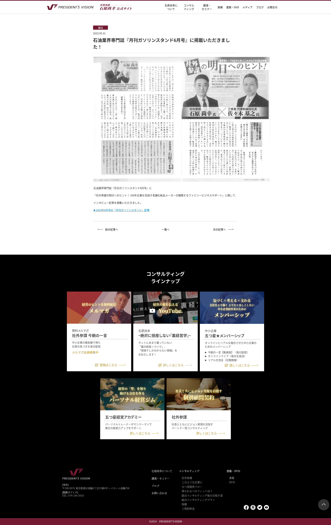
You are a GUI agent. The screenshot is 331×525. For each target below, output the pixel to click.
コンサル (189, 7)
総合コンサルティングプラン (198, 500)
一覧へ (165, 229)
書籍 (231, 478)
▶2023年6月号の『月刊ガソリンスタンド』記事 (121, 210)
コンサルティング (189, 471)
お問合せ (272, 7)
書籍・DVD (232, 7)
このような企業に (192, 482)
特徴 (184, 504)
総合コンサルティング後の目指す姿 (202, 495)
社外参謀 (187, 478)
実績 (220, 7)
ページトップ (323, 504)
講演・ (207, 7)
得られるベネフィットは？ (197, 491)
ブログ (260, 7)
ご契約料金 (188, 508)
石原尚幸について (162, 471)
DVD (232, 482)
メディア (247, 7)
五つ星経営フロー (192, 486)
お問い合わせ (159, 493)
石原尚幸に (171, 7)
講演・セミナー (161, 478)
